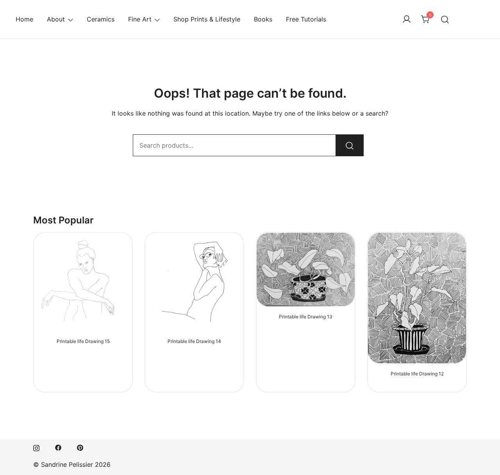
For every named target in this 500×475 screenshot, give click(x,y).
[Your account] (406, 19)
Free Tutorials (306, 19)
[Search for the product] (350, 145)
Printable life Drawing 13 (305, 317)
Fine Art (140, 19)
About (56, 19)
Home (24, 19)
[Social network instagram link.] (36, 447)
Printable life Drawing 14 (194, 341)
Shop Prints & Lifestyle (206, 19)
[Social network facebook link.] (58, 447)
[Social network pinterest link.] (80, 447)
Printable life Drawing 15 (83, 341)
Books (263, 19)
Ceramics (100, 19)
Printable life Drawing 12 (417, 374)
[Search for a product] (445, 19)
